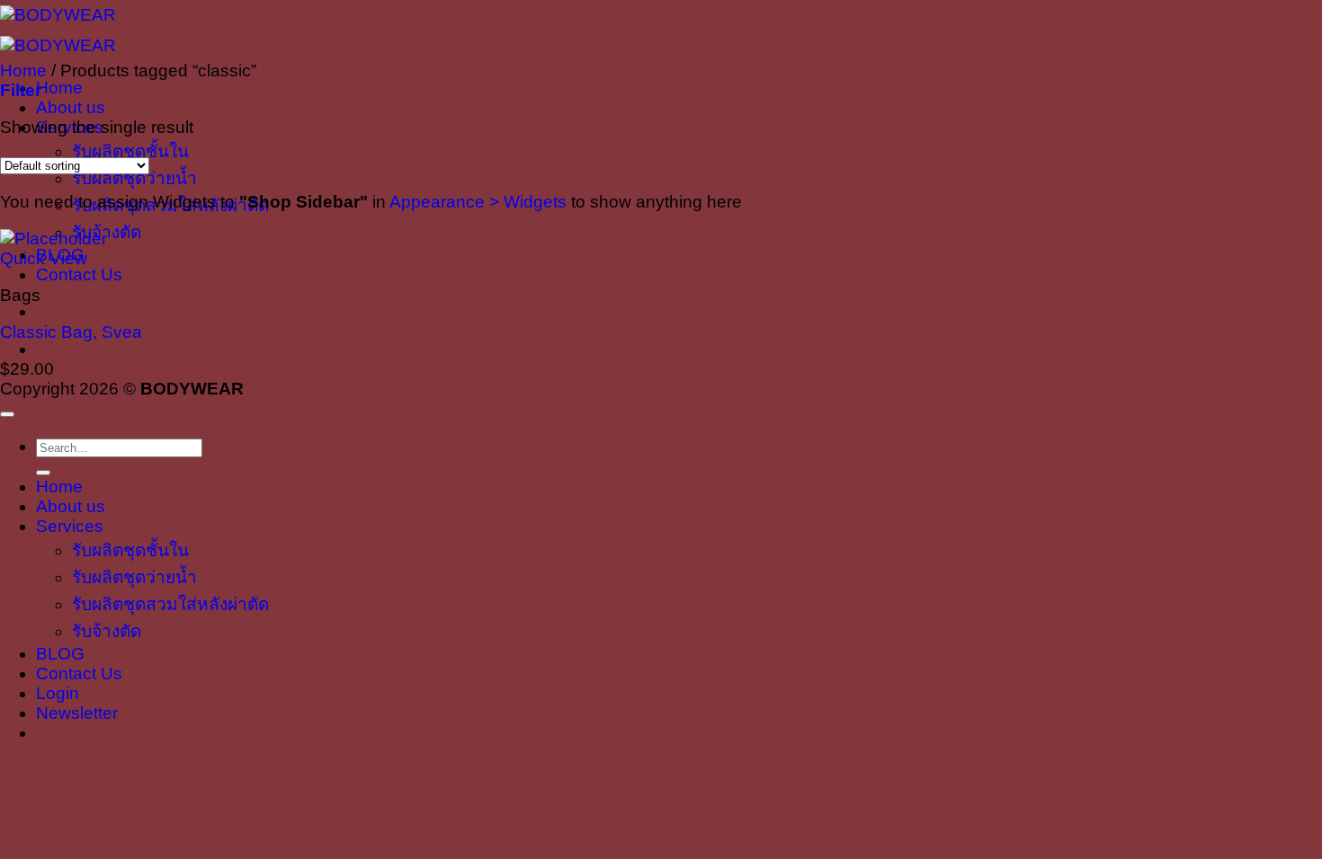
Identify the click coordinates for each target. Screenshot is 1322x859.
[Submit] (43, 472)
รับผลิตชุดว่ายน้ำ (134, 178)
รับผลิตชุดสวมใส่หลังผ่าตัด (170, 604)
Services (69, 526)
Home (59, 87)
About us (70, 107)
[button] (20, 90)
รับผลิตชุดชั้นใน (130, 151)
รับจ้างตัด (106, 631)
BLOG (60, 653)
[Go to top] (7, 414)
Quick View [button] (43, 258)
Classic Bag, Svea (71, 332)
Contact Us (79, 274)
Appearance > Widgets (478, 201)
